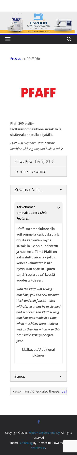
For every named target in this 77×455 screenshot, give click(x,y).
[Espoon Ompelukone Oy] (38, 14)
